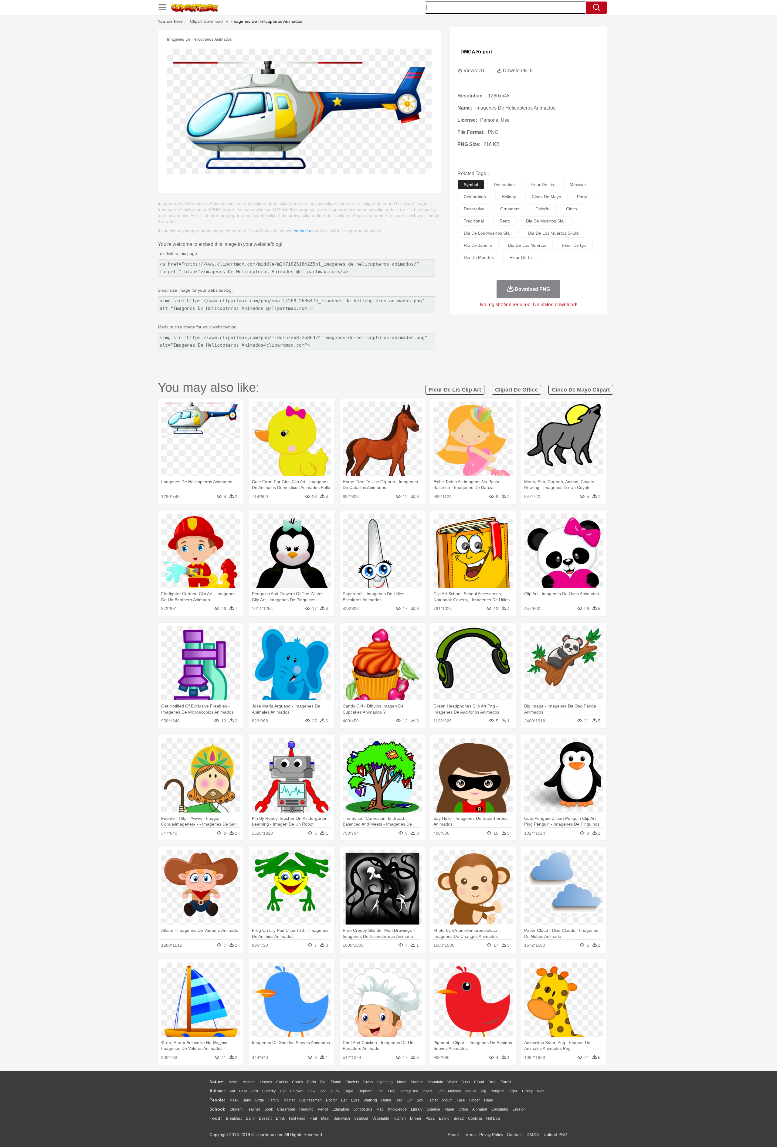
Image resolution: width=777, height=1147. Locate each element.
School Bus (362, 1109)
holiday (509, 196)
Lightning (385, 1082)
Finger (474, 1100)
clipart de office (516, 390)
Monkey (454, 1091)
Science (433, 1109)
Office (463, 1109)
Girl (409, 1100)
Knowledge (397, 1109)
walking (370, 1100)
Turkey (527, 1091)
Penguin (497, 1091)
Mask (233, 1100)
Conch (297, 1082)
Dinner (415, 1118)
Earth (311, 1082)
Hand (488, 1100)
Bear (243, 1091)
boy (420, 1100)
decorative (474, 208)
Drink (280, 1118)
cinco (571, 208)
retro (505, 221)
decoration (504, 184)
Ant (232, 1091)
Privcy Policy (491, 1134)
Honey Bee (409, 1091)
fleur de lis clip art (455, 390)
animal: (217, 1090)
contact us (304, 230)
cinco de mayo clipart (581, 390)
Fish (380, 1091)
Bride (259, 1100)
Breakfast (234, 1118)
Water (452, 1082)
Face (461, 1100)
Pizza (430, 1118)
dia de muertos (479, 257)
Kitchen (399, 1118)
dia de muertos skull (546, 221)
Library (416, 1109)
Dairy (250, 1118)
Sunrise (417, 1082)
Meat (325, 1118)
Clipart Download (206, 21)
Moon (401, 1082)
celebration (475, 196)
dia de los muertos (527, 245)
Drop (492, 1082)
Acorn (234, 1082)
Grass (368, 1082)
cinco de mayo (546, 196)
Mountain (435, 1082)
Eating (444, 1118)
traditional (474, 221)
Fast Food (297, 1118)
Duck (335, 1091)
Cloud (479, 1082)
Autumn (249, 1082)
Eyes (355, 1100)
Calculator (499, 1109)
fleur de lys (574, 245)
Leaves (266, 1082)
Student (236, 1109)
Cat (283, 1091)
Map (380, 1109)
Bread (459, 1118)
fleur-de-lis (522, 257)
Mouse (471, 1091)
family (273, 1100)
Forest (506, 1082)
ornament (510, 208)
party (582, 196)
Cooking (475, 1118)
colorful (542, 208)
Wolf (540, 1091)
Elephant (365, 1091)
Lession (519, 1109)
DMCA (533, 1134)
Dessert (265, 1118)
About (453, 1134)
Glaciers (352, 1082)
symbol (471, 184)
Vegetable (380, 1118)
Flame (336, 1082)
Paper (449, 1109)
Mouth (447, 1100)
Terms (470, 1134)
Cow (311, 1091)
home (386, 1100)
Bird (254, 1091)
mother (289, 1100)
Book (268, 1109)
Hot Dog (493, 1118)
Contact (514, 1134)
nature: (217, 1081)
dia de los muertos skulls (553, 233)
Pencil (323, 1109)
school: (217, 1109)
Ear (344, 1100)
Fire (323, 1082)
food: (215, 1118)
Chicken (297, 1091)
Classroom (286, 1109)
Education (340, 1109)
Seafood (361, 1118)
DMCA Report (476, 51)
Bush (465, 1082)
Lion (440, 1091)
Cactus (282, 1082)
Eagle (348, 1091)
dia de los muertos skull (488, 233)
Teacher (253, 1109)
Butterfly (269, 1091)
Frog (391, 1091)
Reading (306, 1109)
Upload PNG (556, 1134)
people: (217, 1100)
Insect (427, 1091)
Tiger (513, 1091)
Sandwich (342, 1118)
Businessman (310, 1100)
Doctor (331, 1100)
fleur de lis (542, 184)
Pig (483, 1091)
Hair (398, 1100)
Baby (247, 1100)
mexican (578, 184)
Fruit (313, 1118)
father (432, 1100)
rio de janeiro (478, 245)
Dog (323, 1091)
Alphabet (479, 1109)
